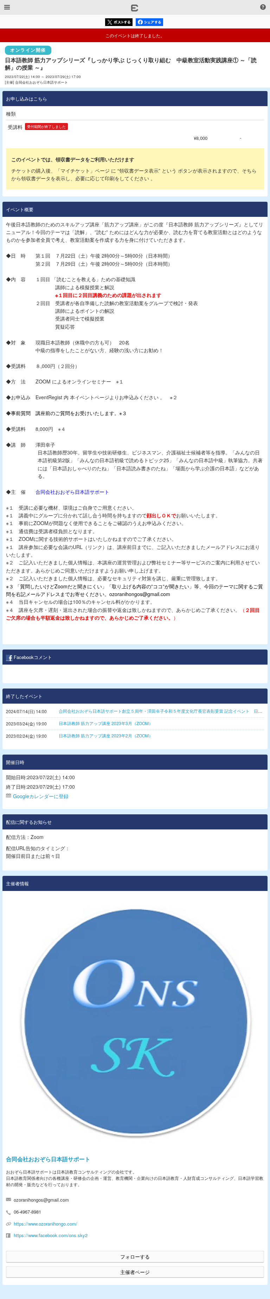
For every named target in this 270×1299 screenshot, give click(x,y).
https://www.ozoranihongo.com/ (45, 1223)
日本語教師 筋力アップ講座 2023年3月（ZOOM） (106, 723)
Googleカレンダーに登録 (41, 796)
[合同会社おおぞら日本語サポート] (135, 1023)
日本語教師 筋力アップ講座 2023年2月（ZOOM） (106, 735)
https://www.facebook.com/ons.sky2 (51, 1235)
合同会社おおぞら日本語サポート (48, 1159)
